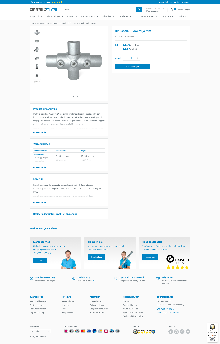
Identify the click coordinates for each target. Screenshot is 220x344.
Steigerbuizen (96, 301)
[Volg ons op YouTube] (188, 331)
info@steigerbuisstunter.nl (168, 312)
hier (94, 280)
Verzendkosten (68, 301)
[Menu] (216, 324)
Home (32, 23)
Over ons (126, 301)
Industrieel (106, 16)
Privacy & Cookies (130, 308)
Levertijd (66, 305)
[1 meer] (137, 58)
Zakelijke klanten (130, 305)
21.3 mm (71, 23)
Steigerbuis (35, 16)
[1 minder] (125, 58)
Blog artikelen (68, 312)
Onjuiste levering (37, 312)
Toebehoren (123, 16)
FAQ (64, 308)
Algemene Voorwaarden (133, 312)
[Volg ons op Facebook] (170, 331)
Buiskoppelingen (53, 16)
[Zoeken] (139, 9)
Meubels (70, 16)
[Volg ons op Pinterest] (182, 331)
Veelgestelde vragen (38, 301)
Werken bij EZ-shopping (133, 316)
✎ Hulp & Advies (147, 16)
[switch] (212, 339)
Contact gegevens (37, 305)
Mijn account (152, 11)
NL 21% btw (35, 331)
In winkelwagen (132, 66)
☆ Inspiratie (166, 16)
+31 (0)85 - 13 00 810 (165, 309)
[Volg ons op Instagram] (176, 331)
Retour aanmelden (38, 308)
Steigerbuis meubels (99, 308)
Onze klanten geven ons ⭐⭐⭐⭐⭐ (47, 2)
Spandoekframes (88, 16)
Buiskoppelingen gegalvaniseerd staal (51, 23)
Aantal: (118, 58)
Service (180, 16)
